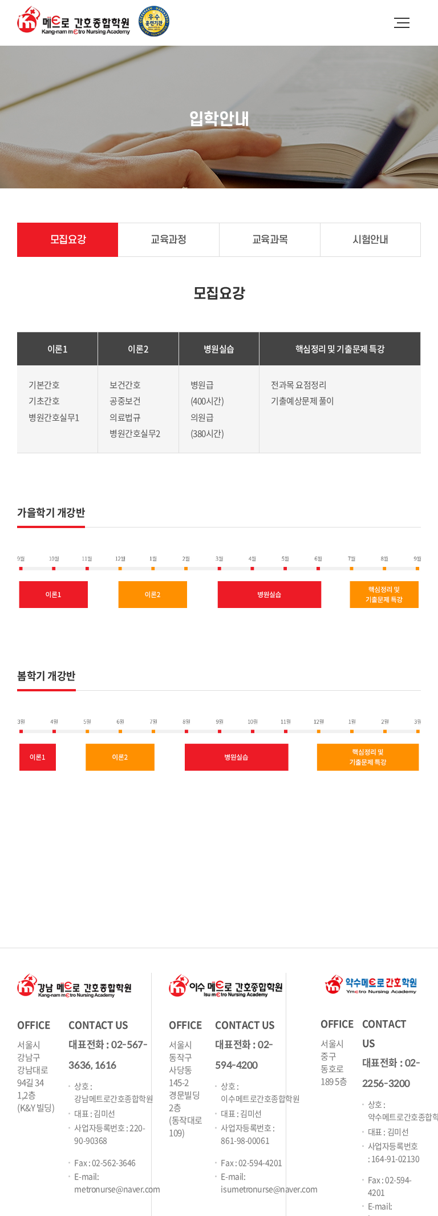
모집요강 (68, 240)
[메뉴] (400, 20)
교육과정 (168, 240)
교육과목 (269, 240)
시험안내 (370, 240)
